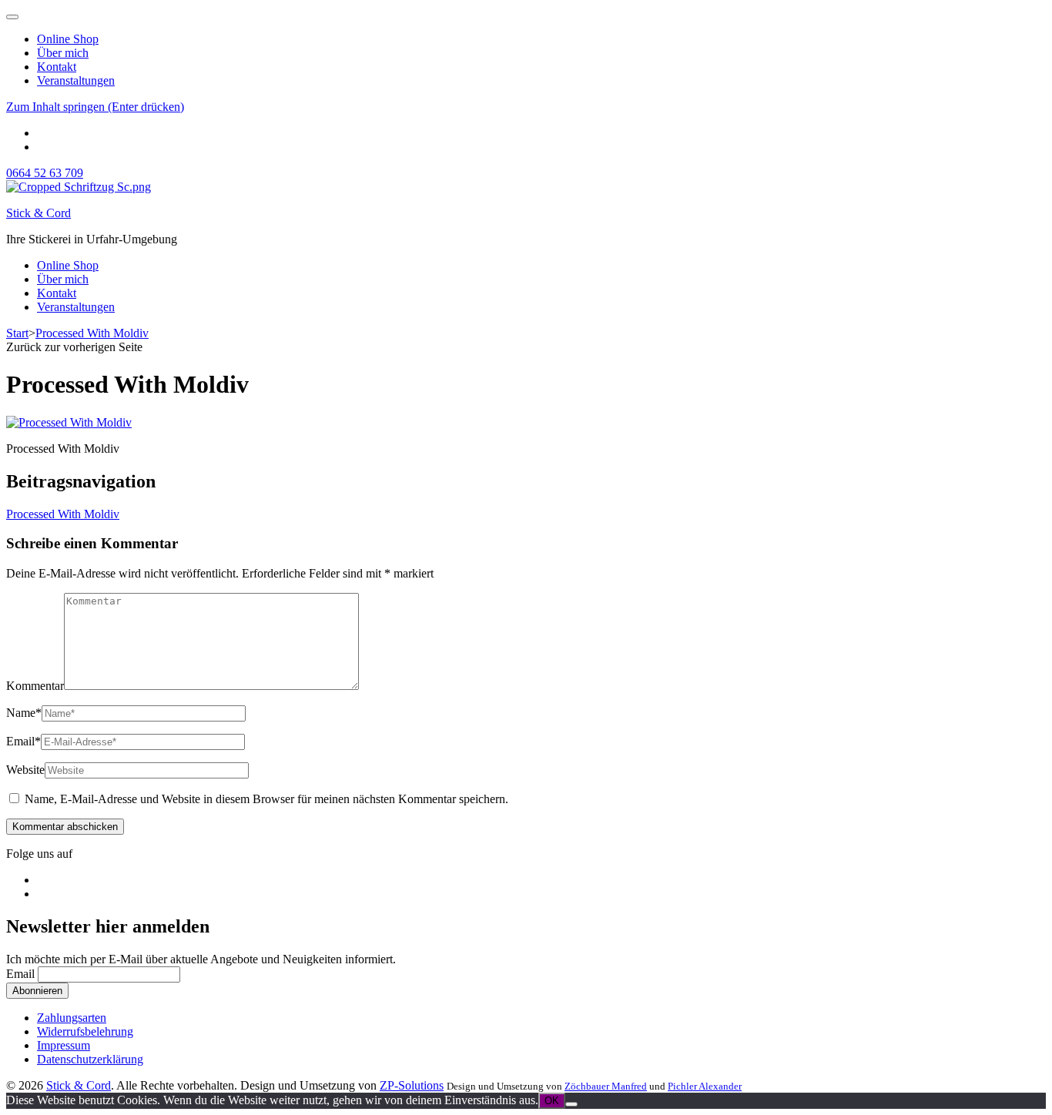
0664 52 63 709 (44, 172)
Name (24, 712)
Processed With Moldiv (62, 514)
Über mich (63, 52)
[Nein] (571, 1104)
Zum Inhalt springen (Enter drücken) (95, 106)
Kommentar (35, 685)
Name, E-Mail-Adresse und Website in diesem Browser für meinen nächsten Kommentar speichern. (266, 798)
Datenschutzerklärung (90, 1059)
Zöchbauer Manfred (606, 1086)
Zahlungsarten (71, 1017)
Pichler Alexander (705, 1086)
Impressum (63, 1045)
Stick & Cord (38, 212)
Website (25, 769)
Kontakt (56, 66)
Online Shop (68, 38)
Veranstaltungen (76, 80)
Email (23, 741)
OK (551, 1101)
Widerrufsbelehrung (85, 1031)
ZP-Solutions (412, 1085)
